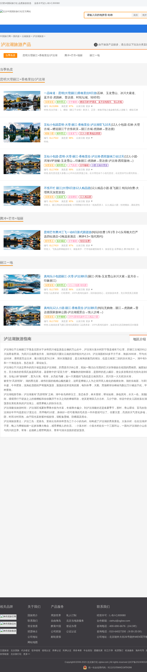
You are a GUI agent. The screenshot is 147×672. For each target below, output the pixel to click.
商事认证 (56, 650)
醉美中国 (56, 626)
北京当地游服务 (75, 620)
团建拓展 (98, 650)
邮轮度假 (56, 636)
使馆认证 (46, 650)
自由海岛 (56, 620)
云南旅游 (26, 36)
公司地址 (33, 636)
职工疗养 (108, 650)
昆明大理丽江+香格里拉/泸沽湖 (40, 55)
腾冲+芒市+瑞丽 (73, 55)
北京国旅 (15, 650)
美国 (135, 15)
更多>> (26, 654)
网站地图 (33, 642)
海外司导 (140, 650)
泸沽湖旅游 (38, 36)
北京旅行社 (16, 654)
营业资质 (33, 626)
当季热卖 (10, 55)
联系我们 (33, 620)
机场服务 (129, 650)
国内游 (16, 36)
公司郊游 (56, 631)
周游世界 (56, 615)
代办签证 (25, 650)
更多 (88, 106)
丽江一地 (95, 55)
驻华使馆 (36, 650)
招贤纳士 (33, 631)
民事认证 (67, 650)
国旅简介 (33, 615)
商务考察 (77, 650)
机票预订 (119, 650)
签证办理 (71, 626)
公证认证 (71, 631)
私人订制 (71, 615)
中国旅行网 (5, 36)
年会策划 (88, 650)
